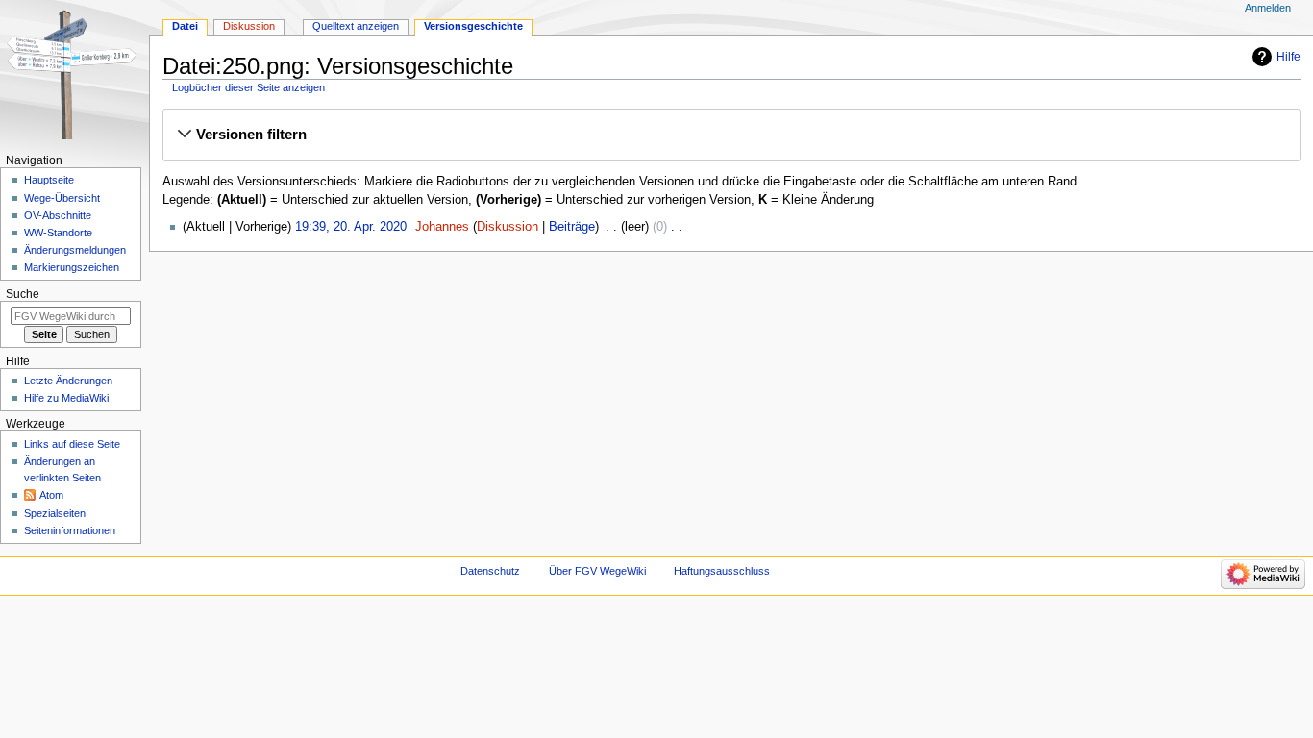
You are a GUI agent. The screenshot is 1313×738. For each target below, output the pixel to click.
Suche (22, 294)
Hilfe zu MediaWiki (66, 398)
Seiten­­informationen (69, 530)
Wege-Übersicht (62, 198)
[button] (731, 134)
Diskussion (507, 227)
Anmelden (1268, 7)
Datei (185, 26)
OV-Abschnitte (57, 215)
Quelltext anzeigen (355, 26)
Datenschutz (490, 571)
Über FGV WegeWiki (597, 571)
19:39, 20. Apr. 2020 (351, 227)
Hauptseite (49, 179)
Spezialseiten (55, 513)
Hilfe (1288, 56)
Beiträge (572, 227)
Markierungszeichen (71, 267)
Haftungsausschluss (722, 571)
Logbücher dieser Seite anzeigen (248, 87)
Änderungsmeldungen (75, 250)
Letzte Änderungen (68, 380)
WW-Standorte (58, 232)
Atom (51, 495)
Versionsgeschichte (473, 26)
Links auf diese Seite (72, 444)
